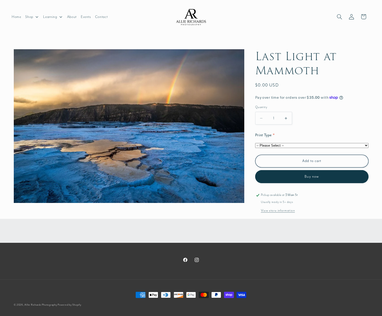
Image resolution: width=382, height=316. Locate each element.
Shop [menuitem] (29, 17)
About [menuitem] (72, 17)
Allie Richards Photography (40, 304)
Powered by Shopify (69, 304)
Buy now (312, 177)
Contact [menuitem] (101, 17)
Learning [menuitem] (50, 17)
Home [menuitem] (16, 17)
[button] (339, 17)
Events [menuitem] (86, 17)
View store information (278, 211)
